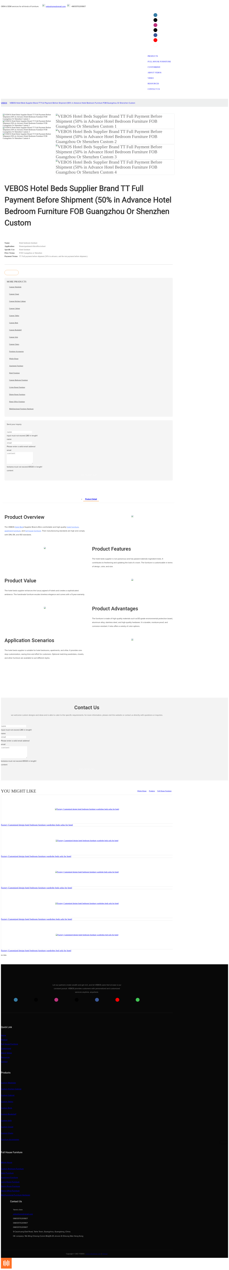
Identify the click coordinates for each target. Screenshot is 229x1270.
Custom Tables (7, 1102)
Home (3, 1035)
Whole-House (141, 791)
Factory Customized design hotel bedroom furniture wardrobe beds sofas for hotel (36, 888)
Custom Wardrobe (8, 1083)
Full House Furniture (164, 791)
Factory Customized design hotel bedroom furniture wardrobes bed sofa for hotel (36, 950)
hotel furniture (73, 527)
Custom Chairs (7, 1133)
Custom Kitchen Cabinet (11, 1089)
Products (152, 791)
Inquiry (11, 273)
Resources (5, 1057)
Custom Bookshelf (8, 1114)
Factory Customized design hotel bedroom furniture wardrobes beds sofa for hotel (36, 919)
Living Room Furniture (10, 1182)
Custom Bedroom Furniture (12, 1169)
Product (4, 1040)
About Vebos (6, 1053)
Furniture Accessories (10, 1140)
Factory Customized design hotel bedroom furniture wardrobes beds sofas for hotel (37, 825)
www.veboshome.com (93, 1254)
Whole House (6, 1162)
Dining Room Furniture (10, 1186)
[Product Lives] (6, 1268)
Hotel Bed (19, 527)
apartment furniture (13, 531)
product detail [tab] (91, 499)
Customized (6, 1048)
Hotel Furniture (7, 1173)
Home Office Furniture (10, 1191)
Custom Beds (6, 1108)
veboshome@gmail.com (56, 6)
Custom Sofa (6, 1121)
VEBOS (4, 103)
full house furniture (33, 531)
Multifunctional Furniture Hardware (15, 1195)
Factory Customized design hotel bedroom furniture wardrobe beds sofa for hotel (36, 856)
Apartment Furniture (9, 1177)
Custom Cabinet (7, 1095)
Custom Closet (7, 1127)
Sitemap (105, 1254)
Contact (4, 1062)
